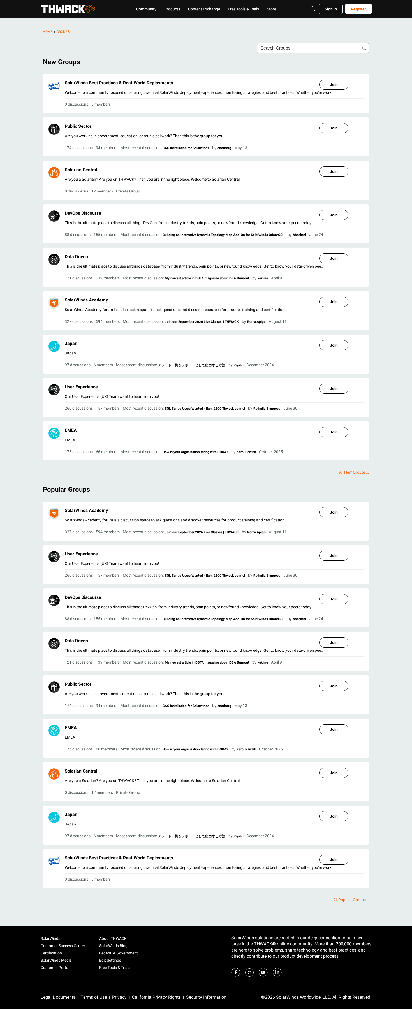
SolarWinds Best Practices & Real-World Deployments (119, 82)
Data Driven (76, 256)
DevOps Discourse (83, 213)
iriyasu (239, 365)
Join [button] (334, 84)
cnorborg (224, 148)
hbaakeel (299, 235)
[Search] (313, 9)
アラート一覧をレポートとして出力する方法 (191, 365)
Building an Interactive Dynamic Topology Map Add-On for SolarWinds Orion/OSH (223, 235)
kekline (263, 278)
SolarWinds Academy (86, 300)
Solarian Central (81, 169)
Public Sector (78, 126)
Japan (71, 343)
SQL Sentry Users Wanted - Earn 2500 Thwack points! (205, 408)
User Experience (81, 386)
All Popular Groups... (351, 899)
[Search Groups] (364, 48)
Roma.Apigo (256, 322)
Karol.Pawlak (246, 452)
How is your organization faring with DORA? (195, 452)
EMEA (71, 430)
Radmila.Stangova (266, 408)
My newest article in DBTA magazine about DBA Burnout (207, 278)
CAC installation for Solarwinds (186, 148)
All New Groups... (354, 472)
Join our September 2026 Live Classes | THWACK (202, 322)
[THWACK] (68, 9)
